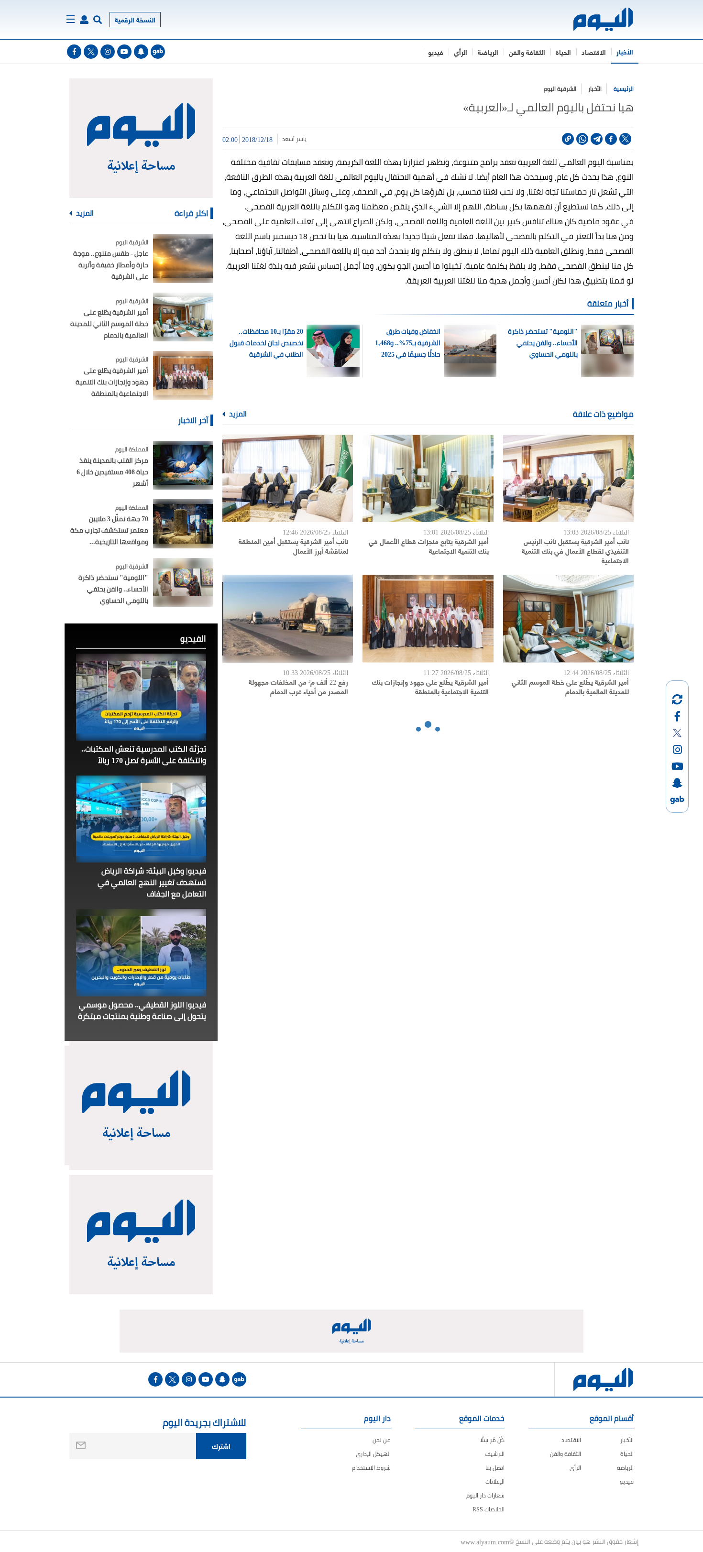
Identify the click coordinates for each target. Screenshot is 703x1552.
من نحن (382, 1439)
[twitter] (91, 51)
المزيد (237, 414)
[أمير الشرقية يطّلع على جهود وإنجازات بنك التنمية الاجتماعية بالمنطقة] (427, 618)
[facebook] (74, 51)
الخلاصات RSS (488, 1509)
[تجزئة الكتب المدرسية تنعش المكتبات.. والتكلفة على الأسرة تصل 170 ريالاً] (141, 697)
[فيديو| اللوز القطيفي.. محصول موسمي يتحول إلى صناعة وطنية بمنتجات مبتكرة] (141, 952)
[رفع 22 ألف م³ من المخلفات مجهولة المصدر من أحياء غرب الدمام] (287, 618)
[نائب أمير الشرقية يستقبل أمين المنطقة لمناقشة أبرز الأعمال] (287, 478)
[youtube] (124, 51)
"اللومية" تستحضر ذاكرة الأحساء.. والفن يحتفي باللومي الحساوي (542, 343)
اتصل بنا (495, 1467)
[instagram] (107, 51)
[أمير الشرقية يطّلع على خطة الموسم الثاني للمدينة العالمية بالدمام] (568, 618)
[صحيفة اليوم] (594, 19)
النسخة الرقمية (135, 19)
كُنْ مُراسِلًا (492, 1439)
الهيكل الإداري (373, 1453)
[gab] (158, 51)
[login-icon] (84, 19)
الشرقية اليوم (560, 88)
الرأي (460, 51)
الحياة (563, 51)
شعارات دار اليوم (485, 1495)
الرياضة (488, 51)
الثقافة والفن (527, 51)
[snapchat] (141, 51)
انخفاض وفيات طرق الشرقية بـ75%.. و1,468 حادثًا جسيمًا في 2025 (407, 343)
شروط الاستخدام (371, 1467)
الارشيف (495, 1453)
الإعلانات (495, 1481)
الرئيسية (624, 88)
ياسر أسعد (294, 139)
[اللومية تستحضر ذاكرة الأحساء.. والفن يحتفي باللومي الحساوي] (183, 582)
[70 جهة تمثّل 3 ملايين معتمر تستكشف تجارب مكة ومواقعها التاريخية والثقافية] (183, 523)
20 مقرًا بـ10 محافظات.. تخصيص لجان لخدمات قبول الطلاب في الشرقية (266, 343)
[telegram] (597, 139)
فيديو (435, 51)
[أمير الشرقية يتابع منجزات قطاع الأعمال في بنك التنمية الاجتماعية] (427, 478)
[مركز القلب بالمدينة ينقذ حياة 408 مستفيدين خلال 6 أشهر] (183, 465)
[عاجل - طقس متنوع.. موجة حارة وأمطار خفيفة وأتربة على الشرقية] (183, 258)
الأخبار (624, 51)
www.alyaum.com (485, 1541)
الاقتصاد (594, 51)
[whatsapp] (582, 139)
